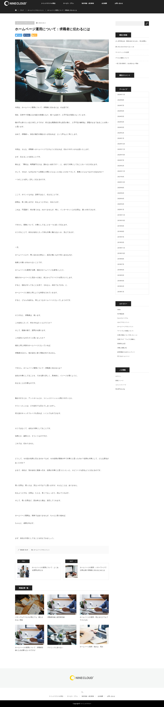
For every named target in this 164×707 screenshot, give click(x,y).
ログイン (118, 376)
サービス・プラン (68, 3)
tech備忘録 (120, 314)
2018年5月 (120, 275)
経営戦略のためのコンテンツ (126, 352)
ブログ (22, 10)
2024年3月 (120, 127)
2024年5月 (120, 116)
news (119, 309)
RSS (82, 691)
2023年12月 (121, 144)
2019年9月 (120, 226)
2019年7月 (120, 237)
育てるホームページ (123, 356)
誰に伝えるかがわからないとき (124, 47)
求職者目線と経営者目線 (56, 617)
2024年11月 (121, 94)
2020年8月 (120, 188)
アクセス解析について (122, 58)
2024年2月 (120, 133)
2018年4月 (120, 281)
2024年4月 (120, 122)
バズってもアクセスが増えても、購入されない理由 (29, 618)
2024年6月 (120, 111)
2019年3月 (120, 242)
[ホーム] (16, 7)
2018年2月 (120, 286)
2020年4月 (120, 198)
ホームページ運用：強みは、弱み (91, 647)
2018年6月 (120, 270)
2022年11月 (121, 171)
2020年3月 (120, 204)
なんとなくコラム (122, 318)
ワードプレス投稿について (125, 331)
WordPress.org (120, 389)
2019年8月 (120, 231)
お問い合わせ (119, 3)
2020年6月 (120, 193)
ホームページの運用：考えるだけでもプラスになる (94, 618)
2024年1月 (120, 138)
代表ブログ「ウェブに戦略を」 (126, 339)
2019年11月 (121, 215)
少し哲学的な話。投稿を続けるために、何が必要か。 (131, 41)
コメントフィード (120, 385)
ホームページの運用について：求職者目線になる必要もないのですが (29, 648)
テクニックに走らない (55, 647)
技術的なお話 (121, 343)
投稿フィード (119, 380)
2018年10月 (121, 253)
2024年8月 (120, 100)
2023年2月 (120, 166)
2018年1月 (120, 292)
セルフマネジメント (123, 322)
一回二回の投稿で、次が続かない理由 (126, 63)
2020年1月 (120, 209)
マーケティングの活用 (122, 52)
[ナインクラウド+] (82, 680)
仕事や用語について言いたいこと (127, 335)
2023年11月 (121, 149)
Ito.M (26, 550)
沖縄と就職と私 (122, 348)
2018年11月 (121, 248)
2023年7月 (120, 160)
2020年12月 (121, 182)
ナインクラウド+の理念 (48, 3)
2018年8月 (120, 259)
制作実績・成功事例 (88, 3)
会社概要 (104, 3)
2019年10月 (121, 220)
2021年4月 (120, 177)
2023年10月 (121, 155)
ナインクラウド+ (86, 704)
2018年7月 (120, 264)
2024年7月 (120, 105)
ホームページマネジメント (25, 23)
